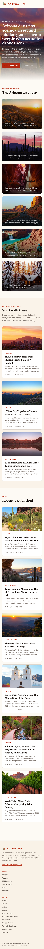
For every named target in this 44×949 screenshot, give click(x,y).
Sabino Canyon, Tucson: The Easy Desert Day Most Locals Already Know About (20, 749)
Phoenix (8, 353)
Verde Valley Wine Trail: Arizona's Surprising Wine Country (18, 804)
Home (4, 901)
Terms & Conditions (9, 926)
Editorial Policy (7, 913)
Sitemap (5, 932)
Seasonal (9, 534)
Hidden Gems (10, 459)
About (4, 904)
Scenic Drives (11, 640)
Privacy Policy (7, 923)
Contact (5, 910)
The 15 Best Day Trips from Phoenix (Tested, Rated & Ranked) (19, 359)
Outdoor (5, 887)
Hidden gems (29, 65)
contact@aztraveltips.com (12, 865)
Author (4, 907)
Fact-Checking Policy (10, 916)
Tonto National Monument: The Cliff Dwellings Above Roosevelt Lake (21, 591)
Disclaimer (6, 920)
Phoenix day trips (11, 65)
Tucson (8, 408)
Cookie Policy (7, 929)
